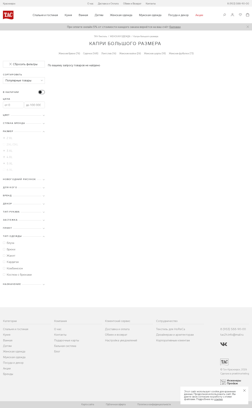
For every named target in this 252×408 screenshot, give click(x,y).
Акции (199, 15)
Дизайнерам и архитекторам (175, 334)
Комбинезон (15, 268)
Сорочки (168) (90, 53)
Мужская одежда (150, 15)
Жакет (11, 255)
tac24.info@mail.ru (232, 334)
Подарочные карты (66, 340)
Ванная (83, 15)
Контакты (151, 3)
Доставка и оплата (117, 329)
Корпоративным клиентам (173, 340)
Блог (57, 351)
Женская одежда (121, 15)
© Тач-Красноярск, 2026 (233, 369)
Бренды (8, 374)
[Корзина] (247, 15)
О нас (90, 3)
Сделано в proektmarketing (234, 373)
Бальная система (65, 346)
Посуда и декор (178, 15)
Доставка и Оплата (108, 3)
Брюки (11, 249)
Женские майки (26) (130, 53)
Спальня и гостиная (45, 15)
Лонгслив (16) (108, 53)
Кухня (68, 15)
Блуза (10, 243)
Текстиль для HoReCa (170, 329)
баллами (175, 27)
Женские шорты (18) (155, 53)
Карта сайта (87, 404)
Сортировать (12, 74)
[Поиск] (224, 15)
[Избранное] (240, 15)
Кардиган (13, 262)
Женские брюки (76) (69, 53)
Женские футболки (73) (181, 53)
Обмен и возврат (116, 334)
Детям (99, 15)
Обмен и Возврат (132, 3)
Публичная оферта (116, 404)
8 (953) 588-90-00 (238, 3)
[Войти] (232, 15)
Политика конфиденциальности (154, 404)
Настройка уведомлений (121, 340)
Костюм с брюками (19, 274)
